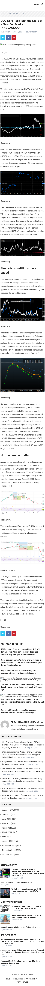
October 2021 (8, 854)
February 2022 (8, 837)
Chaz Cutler (5, 32)
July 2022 (6, 814)
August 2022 (7, 810)
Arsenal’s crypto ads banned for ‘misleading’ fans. (20, 927)
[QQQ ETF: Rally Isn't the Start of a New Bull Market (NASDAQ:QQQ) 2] (22, 125)
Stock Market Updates (17, 14)
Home (5, 14)
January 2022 (7, 841)
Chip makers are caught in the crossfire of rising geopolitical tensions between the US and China (22, 702)
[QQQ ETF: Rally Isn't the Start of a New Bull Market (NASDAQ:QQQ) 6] (22, 375)
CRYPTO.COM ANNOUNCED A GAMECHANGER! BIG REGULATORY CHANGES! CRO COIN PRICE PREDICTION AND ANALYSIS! (28, 872)
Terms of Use (23, 982)
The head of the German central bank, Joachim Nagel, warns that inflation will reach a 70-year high (21, 687)
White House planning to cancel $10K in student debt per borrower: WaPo (27, 890)
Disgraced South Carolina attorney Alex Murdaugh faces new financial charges (20, 962)
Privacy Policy (31, 979)
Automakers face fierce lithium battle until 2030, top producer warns (26, 907)
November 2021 (9, 850)
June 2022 (6, 819)
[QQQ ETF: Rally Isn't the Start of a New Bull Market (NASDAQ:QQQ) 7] (22, 502)
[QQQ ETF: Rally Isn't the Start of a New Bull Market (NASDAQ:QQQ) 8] (22, 553)
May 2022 (6, 823)
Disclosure (18, 979)
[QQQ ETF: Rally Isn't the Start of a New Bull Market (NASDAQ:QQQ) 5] (22, 309)
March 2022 (7, 832)
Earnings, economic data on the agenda (16, 882)
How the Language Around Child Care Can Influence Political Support (26, 916)
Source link (5, 627)
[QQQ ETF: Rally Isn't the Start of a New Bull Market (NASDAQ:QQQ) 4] (22, 247)
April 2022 (6, 828)
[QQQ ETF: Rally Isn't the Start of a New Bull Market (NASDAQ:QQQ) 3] (22, 183)
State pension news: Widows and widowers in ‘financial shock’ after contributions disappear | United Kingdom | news (21, 662)
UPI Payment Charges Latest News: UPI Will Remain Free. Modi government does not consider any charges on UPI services (20, 652)
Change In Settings (25, 975)
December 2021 (9, 845)
